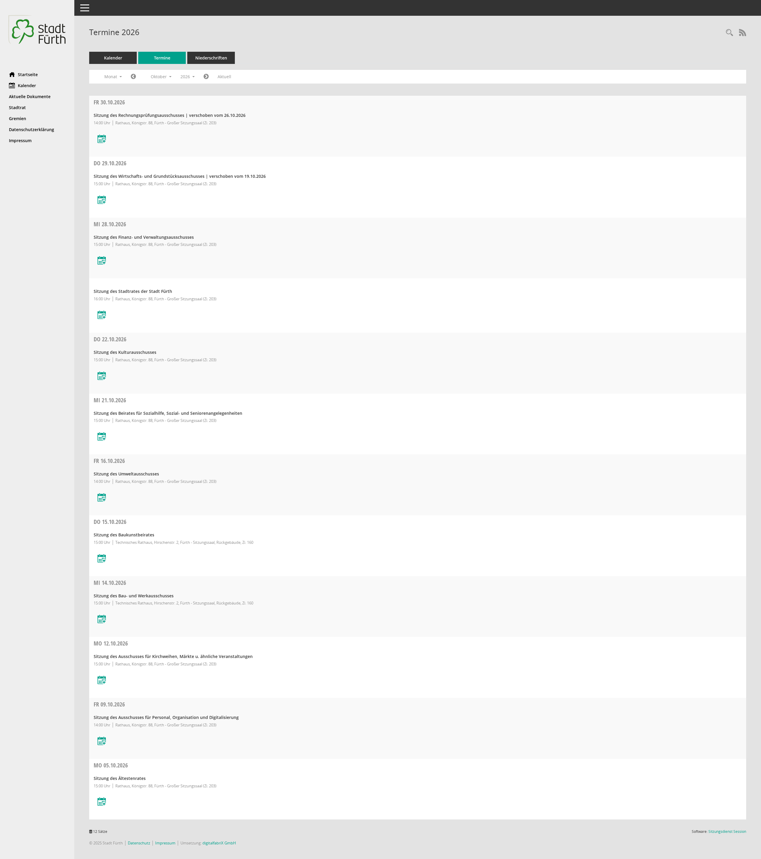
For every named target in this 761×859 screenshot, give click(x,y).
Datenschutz (139, 843)
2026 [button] (185, 76)
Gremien (17, 118)
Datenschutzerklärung (31, 129)
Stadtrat (17, 107)
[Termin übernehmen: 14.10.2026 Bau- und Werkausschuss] (102, 619)
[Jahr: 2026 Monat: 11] (206, 76)
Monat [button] (111, 76)
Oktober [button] (159, 76)
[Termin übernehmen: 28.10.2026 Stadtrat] (102, 315)
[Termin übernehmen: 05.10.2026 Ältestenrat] (102, 802)
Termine (162, 58)
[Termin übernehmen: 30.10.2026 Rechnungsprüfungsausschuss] (102, 139)
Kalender (27, 85)
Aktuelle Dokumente (30, 96)
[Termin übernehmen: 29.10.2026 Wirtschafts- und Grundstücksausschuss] (102, 200)
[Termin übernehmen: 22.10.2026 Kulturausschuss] (102, 376)
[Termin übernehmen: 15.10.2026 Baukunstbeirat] (102, 559)
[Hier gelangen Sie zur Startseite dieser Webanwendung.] (37, 33)
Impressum (20, 140)
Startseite (28, 74)
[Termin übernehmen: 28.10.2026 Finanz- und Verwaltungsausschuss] (102, 261)
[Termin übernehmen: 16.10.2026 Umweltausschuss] (102, 498)
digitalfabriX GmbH (219, 843)
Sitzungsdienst (727, 831)
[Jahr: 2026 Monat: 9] (133, 76)
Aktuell (224, 76)
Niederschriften (211, 58)
